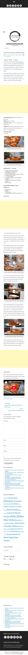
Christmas (12, 507)
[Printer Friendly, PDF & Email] (11, 60)
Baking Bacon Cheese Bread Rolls (12, 477)
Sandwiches (18, 529)
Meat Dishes (17, 397)
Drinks (5, 510)
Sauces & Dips (7, 531)
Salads (12, 529)
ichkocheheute (19, 55)
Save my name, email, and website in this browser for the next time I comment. (12, 459)
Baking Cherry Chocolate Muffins (13, 483)
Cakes (19, 504)
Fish (18, 510)
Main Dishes (22, 397)
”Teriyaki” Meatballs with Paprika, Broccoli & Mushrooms (13, 479)
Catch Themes (20, 653)
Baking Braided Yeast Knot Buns (12, 484)
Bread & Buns (16, 501)
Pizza (20, 526)
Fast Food (12, 509)
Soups (22, 531)
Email (5, 445)
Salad (8, 529)
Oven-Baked (7, 397)
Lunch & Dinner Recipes (8, 398)
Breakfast (15, 504)
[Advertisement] (14, 19)
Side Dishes (12, 397)
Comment (6, 421)
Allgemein (6, 498)
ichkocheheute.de (14, 44)
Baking (7, 501)
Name (5, 440)
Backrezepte (13, 498)
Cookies (19, 507)
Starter (5, 534)
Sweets (9, 534)
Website (5, 451)
